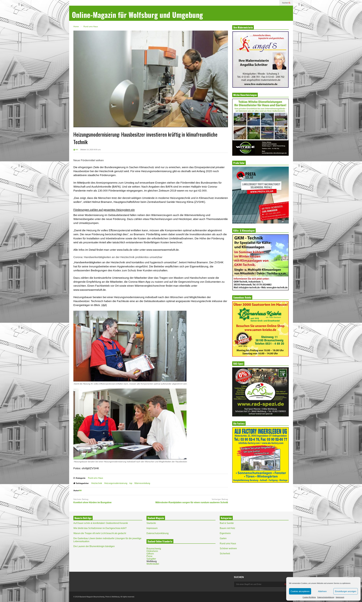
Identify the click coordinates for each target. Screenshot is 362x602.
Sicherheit (225, 553)
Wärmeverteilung (142, 483)
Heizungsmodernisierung (115, 483)
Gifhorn (150, 553)
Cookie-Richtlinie (309, 597)
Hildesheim (152, 551)
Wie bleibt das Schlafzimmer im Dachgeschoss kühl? (100, 528)
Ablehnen (322, 591)
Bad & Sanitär (227, 523)
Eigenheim (225, 533)
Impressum (340, 597)
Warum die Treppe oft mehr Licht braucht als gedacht (99, 533)
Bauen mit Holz (227, 528)
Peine (149, 556)
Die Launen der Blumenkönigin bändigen (94, 546)
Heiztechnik (96, 483)
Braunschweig (153, 548)
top (130, 483)
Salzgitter (151, 559)
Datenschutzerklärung (325, 597)
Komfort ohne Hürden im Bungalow (92, 502)
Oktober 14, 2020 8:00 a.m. (90, 150)
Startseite (151, 523)
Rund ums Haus (95, 478)
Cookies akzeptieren (300, 591)
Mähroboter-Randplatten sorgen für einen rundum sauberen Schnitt (191, 502)
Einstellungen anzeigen (345, 591)
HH (76, 150)
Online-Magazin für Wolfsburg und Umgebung (137, 14)
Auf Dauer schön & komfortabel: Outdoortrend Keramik (100, 523)
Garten (223, 538)
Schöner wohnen (228, 548)
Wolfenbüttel (152, 564)
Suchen (285, 3)
